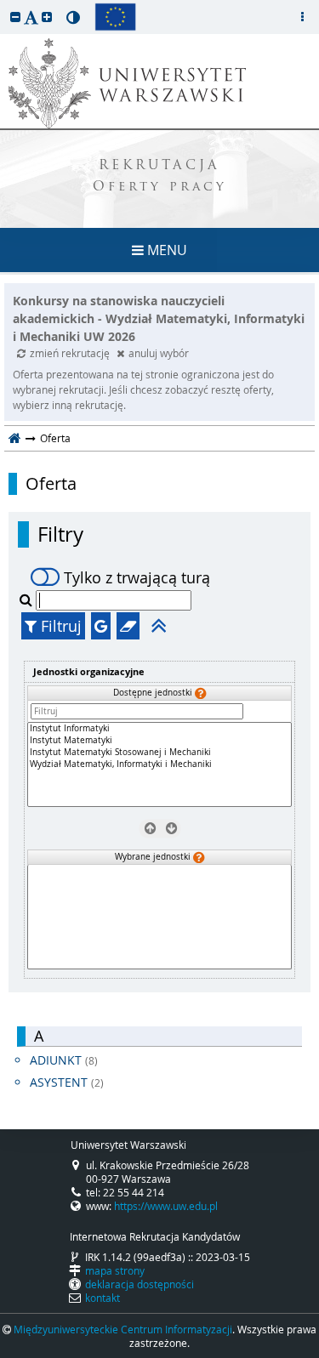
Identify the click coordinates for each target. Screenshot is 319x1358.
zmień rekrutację (71, 353)
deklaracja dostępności (139, 1284)
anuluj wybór (158, 353)
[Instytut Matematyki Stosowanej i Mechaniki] (159, 753)
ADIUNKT (64, 1060)
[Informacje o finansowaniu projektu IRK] (115, 17)
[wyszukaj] (28, 599)
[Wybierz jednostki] (169, 828)
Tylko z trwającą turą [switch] (137, 577)
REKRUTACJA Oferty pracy (160, 177)
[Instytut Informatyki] (159, 729)
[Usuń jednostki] (149, 828)
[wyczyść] (128, 625)
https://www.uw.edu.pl (166, 1206)
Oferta (51, 484)
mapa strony (115, 1270)
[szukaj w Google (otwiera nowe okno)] (101, 625)
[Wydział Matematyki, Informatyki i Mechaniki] (159, 764)
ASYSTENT (67, 1082)
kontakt (102, 1297)
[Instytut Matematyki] (159, 741)
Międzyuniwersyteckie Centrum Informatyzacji (123, 1329)
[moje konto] (302, 17)
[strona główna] (15, 438)
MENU (165, 250)
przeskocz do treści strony (4, 4)
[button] (15, 17)
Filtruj (59, 626)
